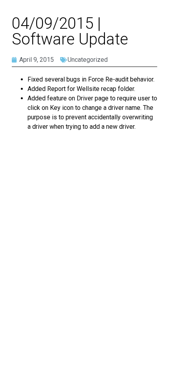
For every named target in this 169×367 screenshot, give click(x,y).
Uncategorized (88, 59)
